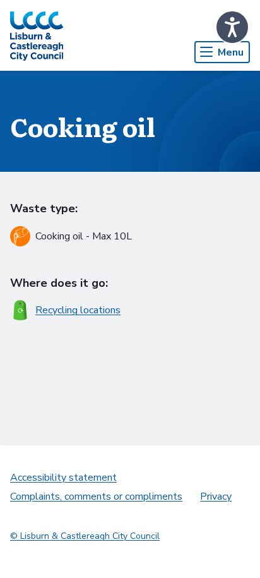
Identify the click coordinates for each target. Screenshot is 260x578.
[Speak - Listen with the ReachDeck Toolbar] (232, 27)
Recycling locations (78, 310)
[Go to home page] (36, 35)
